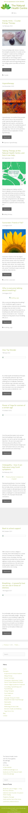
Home (5, 669)
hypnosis (6, 142)
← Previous (5, 645)
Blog (4, 713)
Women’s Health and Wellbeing (12, 709)
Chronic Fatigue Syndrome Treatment (14, 684)
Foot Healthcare (8, 693)
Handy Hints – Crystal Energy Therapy (11, 22)
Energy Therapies (9, 691)
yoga (11, 327)
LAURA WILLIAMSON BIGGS (11, 801)
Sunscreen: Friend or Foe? (12, 222)
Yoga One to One (9, 711)
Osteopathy (7, 704)
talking (5, 214)
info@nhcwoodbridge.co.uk (10, 770)
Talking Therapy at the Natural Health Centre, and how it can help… (13, 152)
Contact (5, 715)
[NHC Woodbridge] (14, 6)
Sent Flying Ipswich (16, 812)
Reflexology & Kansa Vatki (11, 706)
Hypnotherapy (8, 83)
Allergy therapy (8, 676)
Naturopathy (7, 702)
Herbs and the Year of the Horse (12, 799)
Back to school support (11, 528)
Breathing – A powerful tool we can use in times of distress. (13, 585)
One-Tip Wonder (9, 350)
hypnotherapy (13, 142)
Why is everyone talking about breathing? (12, 289)
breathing (6, 327)
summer (6, 280)
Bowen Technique (9, 678)
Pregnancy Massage (8, 797)
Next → (17, 645)
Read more (7, 70)
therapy (10, 214)
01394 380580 (7, 767)
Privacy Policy (14, 810)
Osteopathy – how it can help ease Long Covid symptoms (12, 467)
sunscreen (12, 280)
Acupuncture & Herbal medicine (13, 673)
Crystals (6, 75)
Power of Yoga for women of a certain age (13, 406)
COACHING (7, 695)
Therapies (6, 671)
